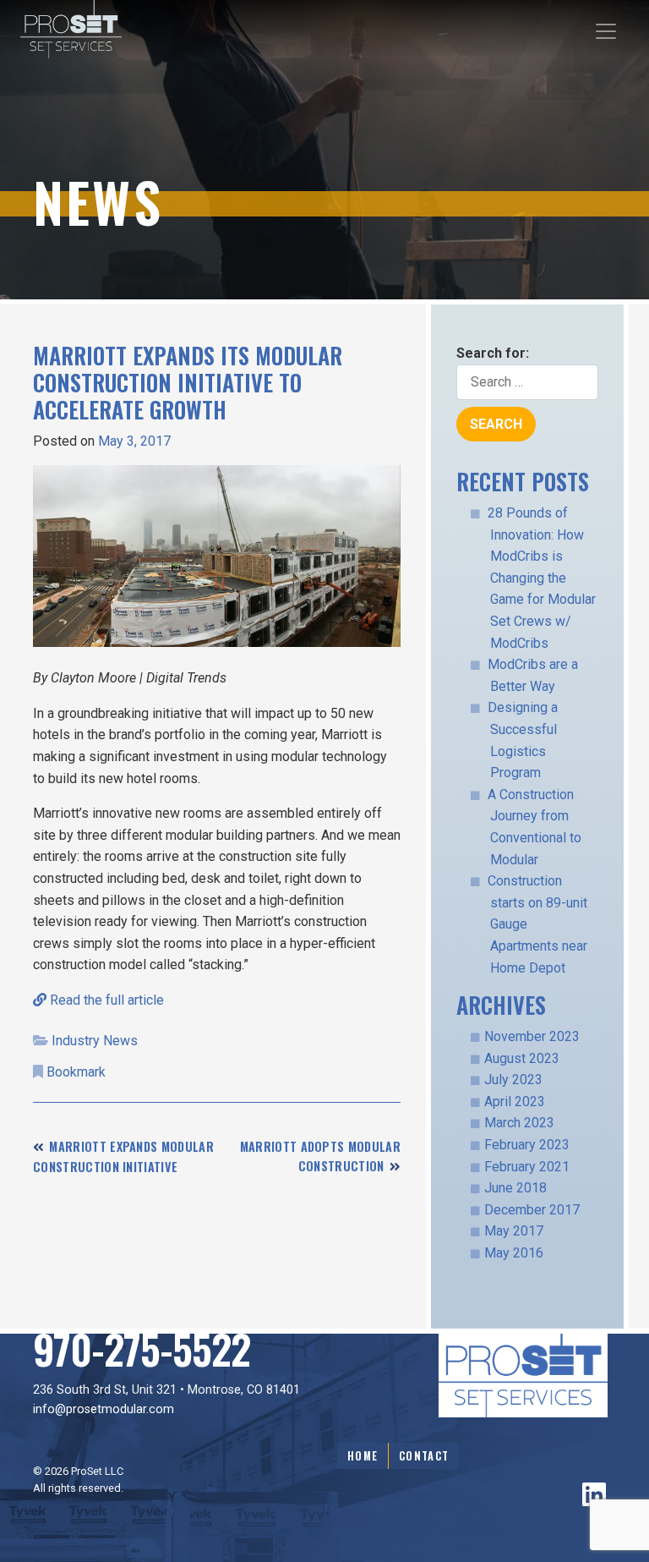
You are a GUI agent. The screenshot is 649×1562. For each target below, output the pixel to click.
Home (362, 1456)
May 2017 (513, 1231)
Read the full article (105, 1000)
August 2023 (521, 1058)
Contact (424, 1456)
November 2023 (532, 1036)
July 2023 (513, 1079)
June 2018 (515, 1188)
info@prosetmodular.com (103, 1409)
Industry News (95, 1041)
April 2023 (514, 1101)
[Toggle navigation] (606, 31)
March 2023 (519, 1123)
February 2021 (527, 1167)
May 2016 (513, 1253)
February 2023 (527, 1145)
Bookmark (76, 1072)
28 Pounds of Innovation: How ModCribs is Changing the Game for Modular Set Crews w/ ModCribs (542, 578)
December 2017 (532, 1210)
